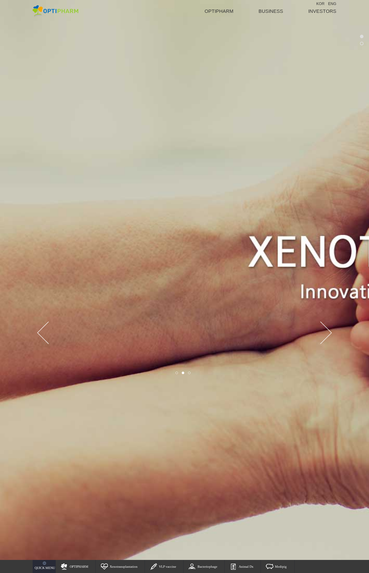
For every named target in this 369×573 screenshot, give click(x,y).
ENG (332, 4)
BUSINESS (271, 11)
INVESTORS (322, 11)
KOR (320, 4)
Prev (43, 333)
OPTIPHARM (219, 11)
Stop (194, 373)
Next (326, 333)
